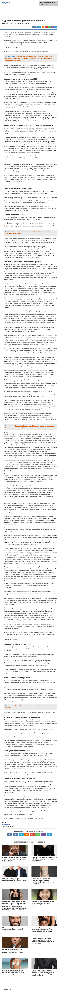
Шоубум (6, 2)
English (3, 13)
